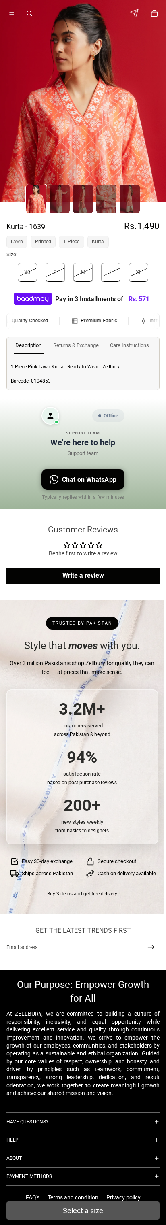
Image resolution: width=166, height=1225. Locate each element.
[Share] (136, 13)
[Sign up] (151, 947)
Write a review (83, 575)
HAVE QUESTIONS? (27, 1122)
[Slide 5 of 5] (130, 199)
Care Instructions (129, 345)
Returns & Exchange (76, 345)
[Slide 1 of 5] (36, 199)
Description (28, 345)
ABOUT (14, 1158)
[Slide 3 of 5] (83, 199)
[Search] (29, 13)
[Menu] (12, 13)
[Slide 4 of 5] (106, 199)
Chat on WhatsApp (89, 479)
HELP (12, 1140)
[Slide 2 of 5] (60, 199)
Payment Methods (29, 1176)
